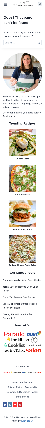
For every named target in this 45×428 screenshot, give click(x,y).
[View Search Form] (40, 4)
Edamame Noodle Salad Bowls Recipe (22, 280)
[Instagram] (10, 404)
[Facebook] (5, 404)
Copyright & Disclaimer (18, 392)
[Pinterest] (20, 404)
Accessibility (31, 387)
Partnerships (22, 397)
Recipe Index (26, 382)
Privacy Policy (15, 387)
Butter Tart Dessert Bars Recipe (19, 297)
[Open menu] (6, 4)
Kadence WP (27, 421)
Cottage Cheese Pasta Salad (22, 265)
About (35, 392)
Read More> (9, 116)
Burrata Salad (22, 159)
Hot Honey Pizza (22, 194)
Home (15, 382)
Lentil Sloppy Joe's (22, 229)
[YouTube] (15, 404)
